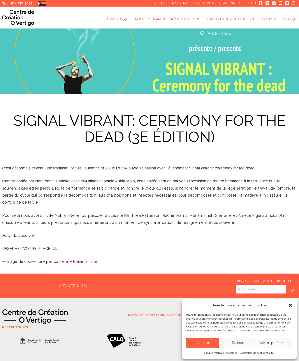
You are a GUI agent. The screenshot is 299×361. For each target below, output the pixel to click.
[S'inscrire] (292, 289)
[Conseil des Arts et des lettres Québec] (124, 341)
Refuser (238, 343)
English (251, 3)
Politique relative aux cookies (220, 352)
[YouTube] (280, 3)
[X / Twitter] (267, 3)
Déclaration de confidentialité (256, 352)
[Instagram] (293, 3)
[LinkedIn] (274, 3)
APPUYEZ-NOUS (73, 286)
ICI (53, 248)
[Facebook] (260, 3)
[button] (290, 305)
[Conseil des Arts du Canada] (39, 341)
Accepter (202, 343)
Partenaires (231, 3)
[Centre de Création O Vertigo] (18, 18)
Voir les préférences (274, 343)
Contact (210, 3)
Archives (160, 3)
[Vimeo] (287, 3)
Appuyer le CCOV (185, 3)
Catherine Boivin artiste (75, 261)
